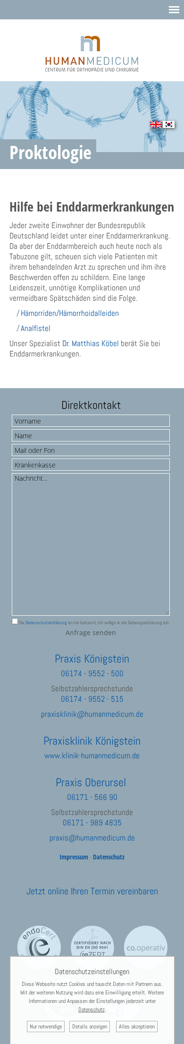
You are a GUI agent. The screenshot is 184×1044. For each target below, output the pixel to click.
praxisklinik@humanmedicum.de (92, 714)
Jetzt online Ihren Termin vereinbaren (92, 891)
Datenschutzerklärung (46, 623)
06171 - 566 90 (92, 797)
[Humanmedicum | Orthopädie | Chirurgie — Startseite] (92, 69)
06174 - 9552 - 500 (92, 673)
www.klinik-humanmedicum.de (92, 755)
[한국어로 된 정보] (168, 125)
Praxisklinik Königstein (92, 740)
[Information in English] (156, 125)
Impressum (73, 856)
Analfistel (35, 328)
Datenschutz (109, 856)
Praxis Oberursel (91, 782)
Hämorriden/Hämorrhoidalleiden (70, 313)
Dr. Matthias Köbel (90, 343)
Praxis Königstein (92, 658)
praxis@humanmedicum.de (92, 837)
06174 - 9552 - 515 (92, 699)
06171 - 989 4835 (92, 822)
